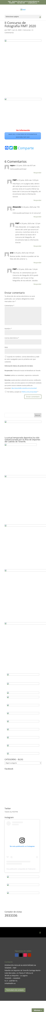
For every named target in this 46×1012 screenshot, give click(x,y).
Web (6, 347)
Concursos (27, 30)
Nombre (8, 329)
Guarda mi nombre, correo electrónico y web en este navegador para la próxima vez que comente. (22, 359)
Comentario (9, 305)
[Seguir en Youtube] (29, 955)
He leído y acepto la (22, 392)
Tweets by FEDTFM (11, 812)
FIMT (9, 30)
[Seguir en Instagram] (25, 955)
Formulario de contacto (15, 990)
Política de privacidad (29, 392)
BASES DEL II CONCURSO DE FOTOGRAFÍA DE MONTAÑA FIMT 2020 (23, 135)
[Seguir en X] (21, 955)
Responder (37, 173)
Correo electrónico (12, 338)
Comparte (26, 148)
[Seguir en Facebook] (16, 955)
